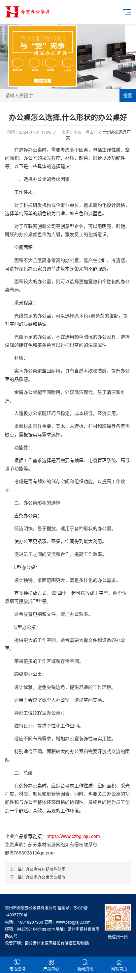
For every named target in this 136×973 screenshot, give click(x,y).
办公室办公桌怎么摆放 (45, 877)
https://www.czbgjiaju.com (73, 836)
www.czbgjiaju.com (73, 922)
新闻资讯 (85, 968)
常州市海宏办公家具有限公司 (30, 907)
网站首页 (119, 968)
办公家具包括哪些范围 (45, 869)
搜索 (127, 95)
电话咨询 (17, 968)
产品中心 (51, 968)
